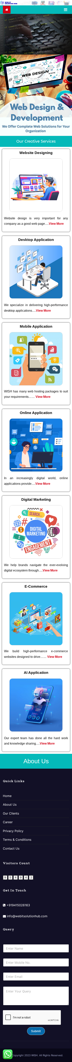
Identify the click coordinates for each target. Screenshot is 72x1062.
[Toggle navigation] (65, 9)
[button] (4, 95)
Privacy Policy (13, 831)
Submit (36, 1031)
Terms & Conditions (17, 840)
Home (7, 796)
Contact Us (11, 848)
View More (56, 223)
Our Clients (11, 813)
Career (8, 822)
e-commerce (59, 651)
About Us (10, 804)
